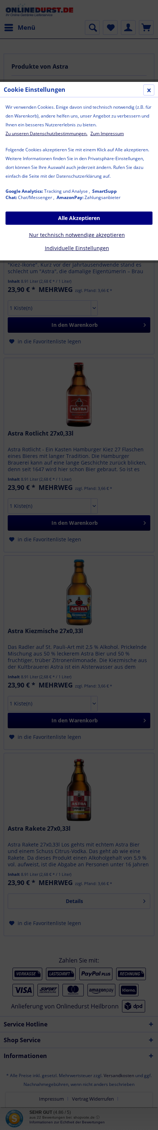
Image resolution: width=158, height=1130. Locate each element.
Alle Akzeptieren (79, 217)
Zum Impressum (107, 133)
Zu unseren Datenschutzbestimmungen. (46, 133)
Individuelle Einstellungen (77, 248)
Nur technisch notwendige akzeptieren (77, 234)
